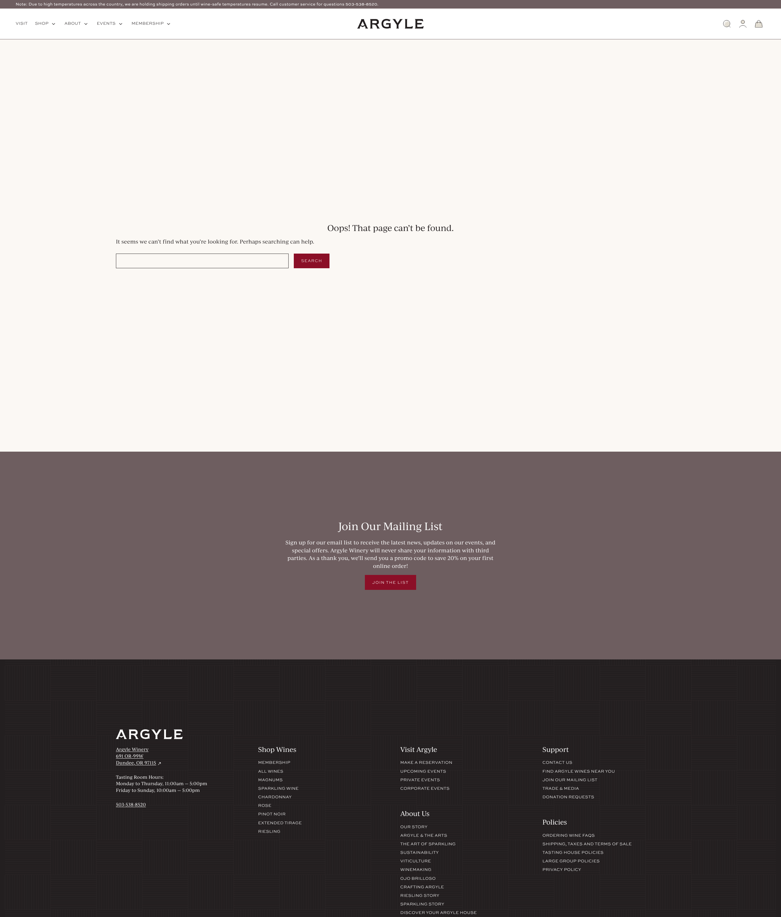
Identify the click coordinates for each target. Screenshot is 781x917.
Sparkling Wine (278, 788)
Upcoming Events (423, 771)
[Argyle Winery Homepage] (390, 24)
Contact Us (557, 762)
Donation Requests (568, 797)
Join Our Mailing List (569, 780)
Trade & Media (560, 788)
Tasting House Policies (573, 852)
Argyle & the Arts (423, 835)
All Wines (270, 771)
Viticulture (415, 861)
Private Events (420, 780)
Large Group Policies (571, 861)
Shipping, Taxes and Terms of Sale (587, 844)
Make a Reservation (426, 762)
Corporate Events (425, 788)
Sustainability (419, 852)
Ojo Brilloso (418, 878)
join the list (390, 582)
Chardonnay (275, 797)
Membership (274, 762)
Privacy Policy (561, 869)
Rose (265, 805)
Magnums (270, 780)
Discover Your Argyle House (438, 912)
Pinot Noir (272, 814)
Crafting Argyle (422, 887)
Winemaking (415, 869)
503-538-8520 (131, 804)
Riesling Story (419, 895)
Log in (743, 24)
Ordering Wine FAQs (568, 835)
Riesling (269, 831)
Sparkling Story (422, 904)
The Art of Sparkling (428, 844)
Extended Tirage (280, 823)
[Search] (727, 24)
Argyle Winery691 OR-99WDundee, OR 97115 (139, 755)
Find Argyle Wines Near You (578, 771)
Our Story (413, 827)
